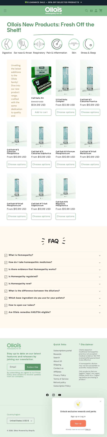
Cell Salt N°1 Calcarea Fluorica (88, 100)
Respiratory (39, 52)
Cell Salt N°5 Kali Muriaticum (88, 152)
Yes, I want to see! (28, 411)
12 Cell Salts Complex (61, 100)
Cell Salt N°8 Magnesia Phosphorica (62, 203)
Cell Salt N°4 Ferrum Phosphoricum (65, 152)
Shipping (57, 364)
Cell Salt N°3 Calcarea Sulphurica (41, 152)
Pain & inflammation (57, 52)
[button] (5, 10)
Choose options (66, 112)
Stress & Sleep (88, 52)
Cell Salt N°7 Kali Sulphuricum (39, 204)
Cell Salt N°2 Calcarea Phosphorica (13, 151)
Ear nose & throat (23, 52)
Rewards (57, 354)
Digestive (7, 52)
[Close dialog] (101, 373)
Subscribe (32, 367)
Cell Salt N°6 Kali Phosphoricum (15, 204)
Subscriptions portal (63, 350)
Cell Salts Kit (37, 98)
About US (58, 361)
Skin (74, 52)
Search (57, 357)
